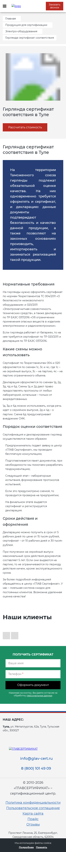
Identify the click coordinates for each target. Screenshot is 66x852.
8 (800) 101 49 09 (36, 768)
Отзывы (33, 824)
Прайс (32, 819)
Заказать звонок (54, 6)
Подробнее (26, 847)
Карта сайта (33, 814)
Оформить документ (33, 685)
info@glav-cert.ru (36, 758)
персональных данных (39, 695)
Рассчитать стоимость (25, 127)
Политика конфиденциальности (33, 803)
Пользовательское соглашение (33, 808)
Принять (41, 847)
